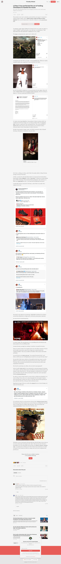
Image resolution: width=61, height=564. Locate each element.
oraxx (16, 495)
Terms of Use (35, 552)
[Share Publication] (49, 2)
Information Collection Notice (30, 553)
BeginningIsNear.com (21, 374)
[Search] (47, 2)
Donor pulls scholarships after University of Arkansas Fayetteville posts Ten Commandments (25, 535)
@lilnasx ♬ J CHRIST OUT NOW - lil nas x (30, 162)
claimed (33, 383)
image (16, 34)
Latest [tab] (17, 515)
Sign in (58, 1)
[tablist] (17, 473)
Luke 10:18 (20, 181)
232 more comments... (16, 510)
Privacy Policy (38, 553)
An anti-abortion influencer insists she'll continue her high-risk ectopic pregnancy (25, 527)
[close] (39, 537)
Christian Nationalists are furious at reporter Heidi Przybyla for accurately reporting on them (24, 519)
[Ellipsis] (47, 484)
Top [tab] (14, 515)
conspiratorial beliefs (17, 406)
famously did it (44, 401)
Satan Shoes (32, 178)
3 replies (17, 506)
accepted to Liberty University (32, 91)
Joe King (16, 483)
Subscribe (53, 1)
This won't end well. (16, 529)
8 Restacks (24, 462)
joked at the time (25, 355)
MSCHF (24, 178)
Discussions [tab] (20, 515)
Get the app (35, 559)
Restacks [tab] (19, 472)
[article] (30, 521)
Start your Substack (28, 559)
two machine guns (35, 60)
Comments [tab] (15, 472)
